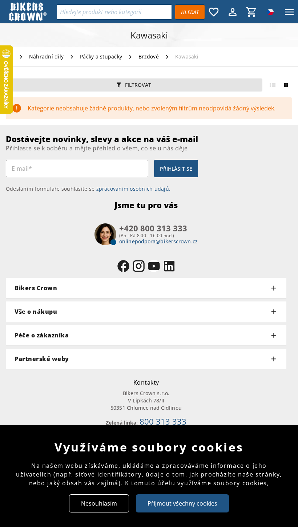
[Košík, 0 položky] (251, 12)
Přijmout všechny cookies (182, 503)
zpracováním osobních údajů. (133, 188)
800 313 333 (163, 421)
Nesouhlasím (99, 503)
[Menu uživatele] (232, 12)
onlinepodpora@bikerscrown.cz (158, 241)
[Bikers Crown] (31, 12)
